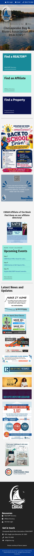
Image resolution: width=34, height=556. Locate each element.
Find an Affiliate (15, 78)
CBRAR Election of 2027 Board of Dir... (14, 265)
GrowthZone (17, 554)
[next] (28, 235)
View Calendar (8, 277)
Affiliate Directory (9, 89)
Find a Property (14, 100)
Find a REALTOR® (15, 56)
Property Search (9, 110)
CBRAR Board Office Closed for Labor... (15, 259)
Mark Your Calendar (13, 248)
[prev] (6, 235)
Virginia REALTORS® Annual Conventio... (15, 271)
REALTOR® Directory (10, 67)
